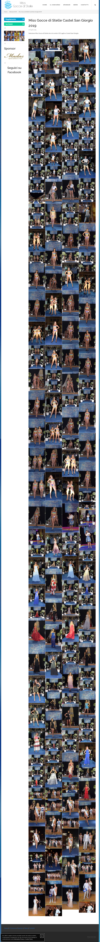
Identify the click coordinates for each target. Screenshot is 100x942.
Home (5, 11)
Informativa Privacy (19, 939)
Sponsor (20, 928)
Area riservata (91, 937)
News (26, 928)
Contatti (32, 928)
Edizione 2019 (13, 11)
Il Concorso (13, 928)
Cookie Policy (29, 939)
